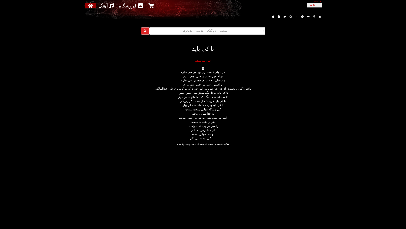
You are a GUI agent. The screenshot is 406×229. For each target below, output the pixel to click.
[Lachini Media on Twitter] (284, 16)
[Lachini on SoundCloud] (308, 16)
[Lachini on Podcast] (314, 16)
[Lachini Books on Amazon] (320, 16)
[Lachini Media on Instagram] (290, 16)
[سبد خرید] (151, 5)
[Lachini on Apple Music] (273, 16)
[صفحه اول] (91, 5)
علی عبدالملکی (203, 60)
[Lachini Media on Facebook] (278, 16)
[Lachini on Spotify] (302, 16)
